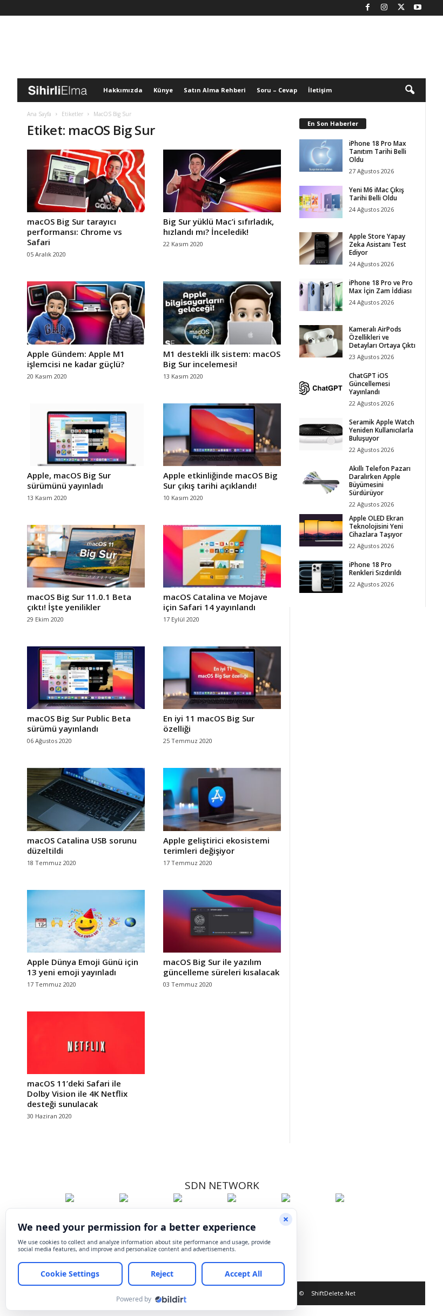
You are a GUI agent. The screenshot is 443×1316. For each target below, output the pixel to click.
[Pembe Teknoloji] (305, 1217)
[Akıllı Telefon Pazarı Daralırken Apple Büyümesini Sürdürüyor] (321, 480)
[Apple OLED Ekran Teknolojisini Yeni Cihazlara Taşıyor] (321, 530)
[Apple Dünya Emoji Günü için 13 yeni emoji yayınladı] (86, 921)
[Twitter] (400, 8)
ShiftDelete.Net (333, 1293)
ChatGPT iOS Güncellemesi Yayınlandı (369, 383)
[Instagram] (384, 8)
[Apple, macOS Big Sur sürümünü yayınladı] (86, 434)
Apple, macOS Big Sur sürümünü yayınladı (69, 480)
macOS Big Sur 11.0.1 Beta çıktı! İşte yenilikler (79, 601)
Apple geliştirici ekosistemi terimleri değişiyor (216, 845)
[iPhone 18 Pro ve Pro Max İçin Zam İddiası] (321, 295)
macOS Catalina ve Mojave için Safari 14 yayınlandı (215, 601)
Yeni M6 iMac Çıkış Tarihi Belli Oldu (376, 194)
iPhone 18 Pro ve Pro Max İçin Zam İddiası (381, 286)
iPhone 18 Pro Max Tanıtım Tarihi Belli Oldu (377, 151)
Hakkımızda (123, 90)
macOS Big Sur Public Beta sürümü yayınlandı (79, 723)
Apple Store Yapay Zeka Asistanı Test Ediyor (377, 244)
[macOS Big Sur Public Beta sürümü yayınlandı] (86, 677)
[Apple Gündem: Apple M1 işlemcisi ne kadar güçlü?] (86, 312)
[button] (409, 90)
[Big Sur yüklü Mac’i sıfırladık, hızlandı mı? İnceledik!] (222, 181)
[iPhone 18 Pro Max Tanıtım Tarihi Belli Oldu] (321, 155)
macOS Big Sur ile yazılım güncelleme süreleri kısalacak (221, 966)
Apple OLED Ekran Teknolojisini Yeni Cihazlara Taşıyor (376, 526)
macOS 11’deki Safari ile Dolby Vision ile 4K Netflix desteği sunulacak (77, 1093)
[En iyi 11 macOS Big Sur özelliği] (222, 677)
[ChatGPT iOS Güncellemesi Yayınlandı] (321, 388)
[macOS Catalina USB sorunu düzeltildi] (86, 799)
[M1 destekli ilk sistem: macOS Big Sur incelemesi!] (222, 312)
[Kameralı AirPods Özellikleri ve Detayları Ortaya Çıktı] (321, 341)
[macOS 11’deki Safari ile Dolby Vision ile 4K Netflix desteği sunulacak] (86, 1042)
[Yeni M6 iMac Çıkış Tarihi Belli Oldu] (321, 202)
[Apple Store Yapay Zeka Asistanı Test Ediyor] (321, 248)
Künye (163, 90)
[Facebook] (367, 8)
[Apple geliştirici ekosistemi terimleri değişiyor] (222, 799)
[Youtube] (417, 8)
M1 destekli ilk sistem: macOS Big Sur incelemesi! (221, 358)
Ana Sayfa (39, 114)
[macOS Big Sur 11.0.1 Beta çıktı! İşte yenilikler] (86, 556)
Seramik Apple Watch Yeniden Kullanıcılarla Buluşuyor (381, 430)
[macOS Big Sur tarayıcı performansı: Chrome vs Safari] (86, 181)
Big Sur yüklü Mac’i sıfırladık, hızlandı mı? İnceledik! (218, 226)
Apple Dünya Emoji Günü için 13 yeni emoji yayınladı (82, 966)
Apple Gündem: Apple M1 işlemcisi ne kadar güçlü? (76, 358)
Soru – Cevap (277, 90)
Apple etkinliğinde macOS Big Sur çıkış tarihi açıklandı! (220, 480)
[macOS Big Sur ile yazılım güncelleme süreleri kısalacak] (222, 921)
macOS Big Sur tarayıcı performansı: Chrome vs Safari (74, 231)
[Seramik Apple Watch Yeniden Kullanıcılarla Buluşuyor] (321, 434)
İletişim (320, 90)
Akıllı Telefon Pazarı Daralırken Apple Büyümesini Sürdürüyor (380, 480)
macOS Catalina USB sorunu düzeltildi (82, 845)
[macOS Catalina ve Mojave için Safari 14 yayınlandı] (222, 556)
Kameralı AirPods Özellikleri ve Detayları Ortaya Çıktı (382, 337)
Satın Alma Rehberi (215, 90)
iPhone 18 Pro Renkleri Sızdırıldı (375, 568)
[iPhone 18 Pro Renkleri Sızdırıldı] (321, 577)
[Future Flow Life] (359, 1217)
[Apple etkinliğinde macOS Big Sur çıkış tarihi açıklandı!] (222, 434)
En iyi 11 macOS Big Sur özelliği (208, 723)
